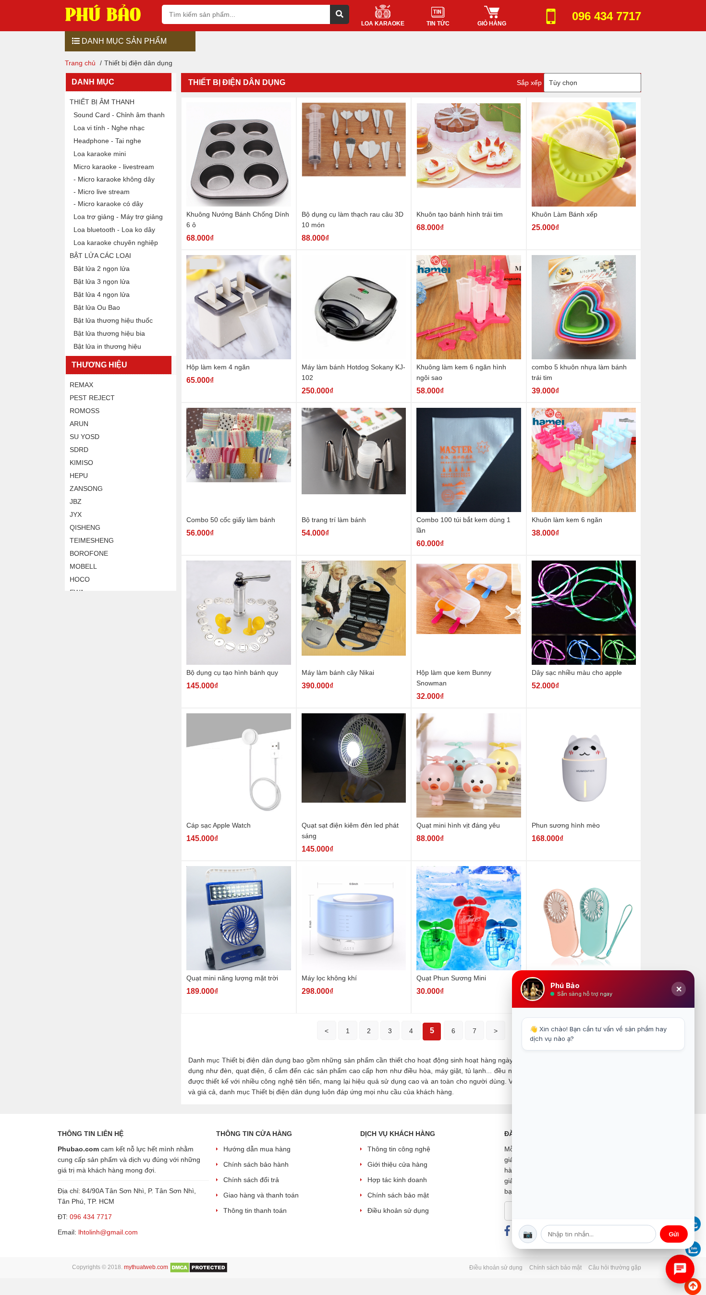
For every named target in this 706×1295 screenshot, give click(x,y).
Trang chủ (80, 63)
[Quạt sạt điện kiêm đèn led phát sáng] (354, 765)
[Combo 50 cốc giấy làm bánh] (238, 460)
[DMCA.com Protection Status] (199, 1267)
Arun (79, 424)
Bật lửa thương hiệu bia (109, 333)
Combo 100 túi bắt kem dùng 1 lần (463, 525)
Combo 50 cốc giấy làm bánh (230, 520)
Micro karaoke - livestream (113, 167)
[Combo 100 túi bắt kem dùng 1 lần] (468, 460)
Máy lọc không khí (329, 978)
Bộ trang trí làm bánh (334, 520)
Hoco (80, 579)
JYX (76, 514)
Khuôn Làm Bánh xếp (564, 214)
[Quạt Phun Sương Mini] (468, 918)
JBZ (76, 501)
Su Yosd (84, 436)
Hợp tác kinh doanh (397, 1180)
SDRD (79, 449)
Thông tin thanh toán (255, 1210)
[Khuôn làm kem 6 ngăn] (584, 460)
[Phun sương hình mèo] (584, 765)
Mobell (83, 566)
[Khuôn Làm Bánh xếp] (584, 154)
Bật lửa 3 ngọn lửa (101, 281)
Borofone (89, 553)
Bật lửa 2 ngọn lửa (101, 268)
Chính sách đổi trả (251, 1180)
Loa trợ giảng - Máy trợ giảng (118, 216)
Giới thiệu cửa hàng (397, 1164)
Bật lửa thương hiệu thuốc (113, 320)
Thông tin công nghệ (398, 1149)
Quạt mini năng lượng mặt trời (232, 978)
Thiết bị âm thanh (102, 102)
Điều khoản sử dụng (398, 1210)
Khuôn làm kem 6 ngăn (567, 520)
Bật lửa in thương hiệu (107, 346)
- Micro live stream (101, 191)
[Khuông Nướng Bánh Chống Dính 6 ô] (238, 154)
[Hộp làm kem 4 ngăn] (238, 307)
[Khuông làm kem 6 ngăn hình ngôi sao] (468, 307)
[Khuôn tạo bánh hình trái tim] (468, 154)
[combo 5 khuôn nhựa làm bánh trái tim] (584, 307)
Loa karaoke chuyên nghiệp (115, 242)
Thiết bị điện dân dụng (236, 82)
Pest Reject (92, 398)
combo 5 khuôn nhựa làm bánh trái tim (579, 372)
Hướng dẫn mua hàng (257, 1149)
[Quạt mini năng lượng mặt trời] (238, 918)
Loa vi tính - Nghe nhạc (109, 128)
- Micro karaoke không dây (114, 179)
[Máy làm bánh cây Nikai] (354, 613)
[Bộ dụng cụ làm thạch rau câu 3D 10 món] (354, 154)
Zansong (86, 488)
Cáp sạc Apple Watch (218, 825)
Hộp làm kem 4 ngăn (218, 367)
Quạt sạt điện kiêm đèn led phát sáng (350, 830)
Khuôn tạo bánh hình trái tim (459, 214)
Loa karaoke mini (99, 154)
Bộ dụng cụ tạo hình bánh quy (232, 672)
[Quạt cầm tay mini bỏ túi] (584, 918)
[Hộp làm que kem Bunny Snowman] (468, 613)
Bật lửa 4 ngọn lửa (101, 294)
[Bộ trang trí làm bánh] (354, 460)
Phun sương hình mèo (566, 825)
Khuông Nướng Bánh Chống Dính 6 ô (237, 219)
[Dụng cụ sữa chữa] (110, 12)
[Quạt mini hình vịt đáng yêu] (468, 765)
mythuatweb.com (146, 1267)
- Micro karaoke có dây (108, 204)
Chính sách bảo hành (256, 1164)
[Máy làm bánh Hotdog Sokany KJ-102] (354, 307)
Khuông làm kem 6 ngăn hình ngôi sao (461, 372)
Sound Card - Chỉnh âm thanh (119, 115)
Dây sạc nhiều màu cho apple (577, 672)
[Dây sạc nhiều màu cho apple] (584, 613)
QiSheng (85, 527)
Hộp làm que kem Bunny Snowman (453, 678)
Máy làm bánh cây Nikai (338, 672)
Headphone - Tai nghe (107, 141)
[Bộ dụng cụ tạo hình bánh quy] (238, 613)
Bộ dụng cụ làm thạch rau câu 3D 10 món (352, 219)
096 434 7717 (91, 1217)
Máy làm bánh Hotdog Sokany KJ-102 (353, 372)
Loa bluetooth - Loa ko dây (114, 229)
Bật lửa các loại (100, 255)
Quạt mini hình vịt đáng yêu (458, 825)
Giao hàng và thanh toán (261, 1195)
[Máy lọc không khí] (354, 918)
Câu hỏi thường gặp (614, 1267)
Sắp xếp (529, 82)
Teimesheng (92, 540)
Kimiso (81, 462)
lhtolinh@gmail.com (108, 1232)
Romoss (84, 411)
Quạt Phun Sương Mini (451, 978)
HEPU (79, 475)
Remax (81, 385)
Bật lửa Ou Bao (96, 307)
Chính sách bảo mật (398, 1195)
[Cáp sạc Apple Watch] (238, 765)
